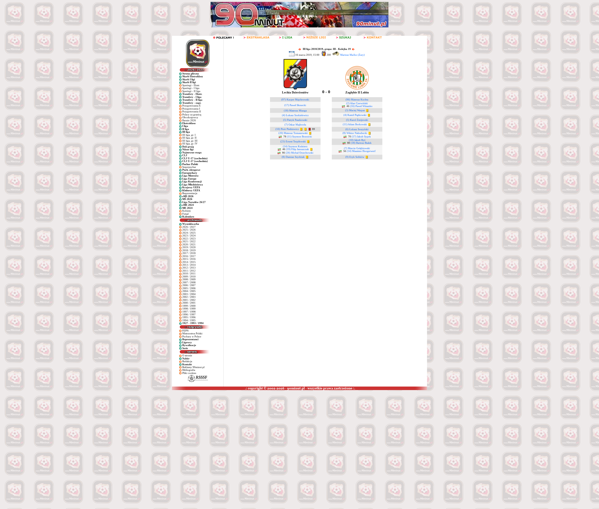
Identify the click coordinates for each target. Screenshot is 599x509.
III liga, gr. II (189, 137)
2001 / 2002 (189, 300)
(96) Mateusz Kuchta (357, 99)
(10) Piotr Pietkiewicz (287, 129)
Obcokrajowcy (190, 117)
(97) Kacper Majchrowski (295, 99)
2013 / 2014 (189, 264)
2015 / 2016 (189, 259)
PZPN (185, 330)
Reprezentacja (189, 193)
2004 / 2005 (189, 291)
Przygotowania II (191, 111)
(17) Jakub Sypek (361, 136)
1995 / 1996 (189, 317)
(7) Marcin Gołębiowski (357, 148)
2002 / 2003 (189, 296)
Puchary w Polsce (191, 336)
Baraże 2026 (189, 120)
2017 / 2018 (189, 253)
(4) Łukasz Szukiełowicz (295, 115)
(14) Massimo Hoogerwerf (361, 151)
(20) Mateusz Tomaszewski (293, 133)
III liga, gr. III (189, 140)
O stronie (187, 355)
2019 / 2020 (189, 247)
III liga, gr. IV (189, 143)
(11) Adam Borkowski (355, 124)
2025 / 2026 (189, 229)
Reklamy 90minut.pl (193, 367)
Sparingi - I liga (190, 88)
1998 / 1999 (189, 308)
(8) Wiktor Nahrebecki (355, 133)
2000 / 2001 (189, 302)
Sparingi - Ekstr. (191, 85)
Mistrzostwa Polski (192, 333)
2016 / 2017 (189, 256)
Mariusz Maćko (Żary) (352, 54)
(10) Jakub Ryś (357, 140)
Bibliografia (188, 370)
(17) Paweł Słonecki (295, 105)
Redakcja (187, 361)
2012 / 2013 (189, 267)
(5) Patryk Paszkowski (295, 119)
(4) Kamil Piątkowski (354, 115)
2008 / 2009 (189, 279)
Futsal (185, 213)
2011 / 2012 (189, 270)
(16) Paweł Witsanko (361, 106)
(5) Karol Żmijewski (357, 119)
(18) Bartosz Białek (361, 142)
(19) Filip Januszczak (297, 149)
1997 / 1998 (189, 311)
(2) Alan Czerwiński (357, 103)
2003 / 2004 (189, 294)
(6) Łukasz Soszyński (357, 129)
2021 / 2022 (189, 241)
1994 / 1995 (189, 320)
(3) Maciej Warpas (355, 110)
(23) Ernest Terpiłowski (293, 141)
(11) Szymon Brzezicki (299, 136)
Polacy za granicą (191, 114)
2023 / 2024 (189, 235)
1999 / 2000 (189, 305)
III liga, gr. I (189, 134)
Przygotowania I (191, 108)
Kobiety (186, 210)
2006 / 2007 (189, 285)
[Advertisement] (89, 425)
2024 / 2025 (189, 232)
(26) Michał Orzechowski (299, 152)
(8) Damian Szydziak (293, 156)
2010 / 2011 (189, 273)
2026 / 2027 (189, 226)
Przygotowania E (191, 105)
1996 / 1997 (189, 314)
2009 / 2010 (189, 276)
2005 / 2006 (189, 288)
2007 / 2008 (189, 282)
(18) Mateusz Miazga (295, 110)
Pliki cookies (189, 373)
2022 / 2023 (189, 238)
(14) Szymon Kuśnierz (295, 146)
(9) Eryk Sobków (354, 156)
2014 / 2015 (189, 262)
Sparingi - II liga (191, 91)
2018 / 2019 (189, 250)
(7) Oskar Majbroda (295, 124)
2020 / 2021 (189, 244)
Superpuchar (189, 167)
